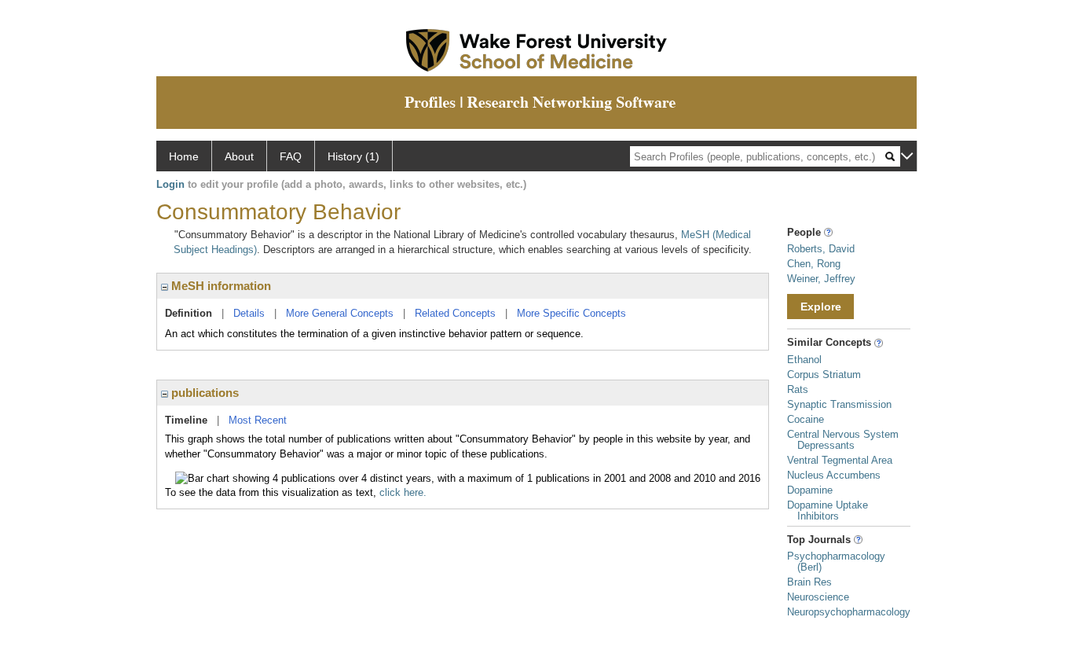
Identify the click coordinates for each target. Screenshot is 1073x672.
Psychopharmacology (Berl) (836, 561)
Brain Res (809, 582)
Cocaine (805, 419)
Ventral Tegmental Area (839, 460)
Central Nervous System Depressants (843, 439)
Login (170, 184)
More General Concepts (340, 313)
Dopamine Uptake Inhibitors (827, 510)
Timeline (186, 420)
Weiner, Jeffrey (821, 279)
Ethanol (804, 359)
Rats (797, 389)
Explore (820, 306)
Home (184, 156)
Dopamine (810, 490)
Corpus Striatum (824, 374)
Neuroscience (818, 597)
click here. (403, 492)
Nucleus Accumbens (834, 475)
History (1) (353, 156)
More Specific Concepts (571, 313)
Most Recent (258, 420)
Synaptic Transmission (839, 404)
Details (249, 313)
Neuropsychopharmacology (848, 612)
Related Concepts (455, 313)
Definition (188, 313)
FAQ (291, 156)
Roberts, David (821, 249)
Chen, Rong (813, 264)
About (239, 156)
